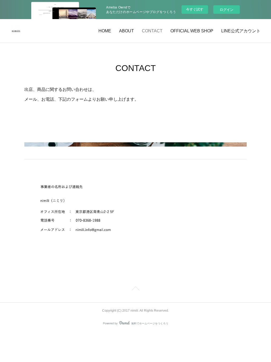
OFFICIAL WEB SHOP (191, 31)
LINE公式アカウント (240, 31)
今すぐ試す (194, 9)
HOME (104, 31)
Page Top (135, 289)
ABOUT (126, 31)
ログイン (226, 9)
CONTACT (152, 31)
